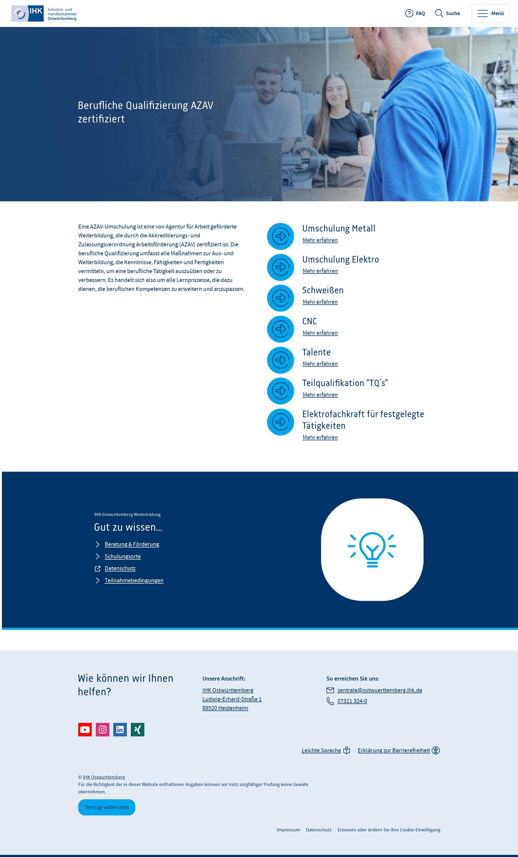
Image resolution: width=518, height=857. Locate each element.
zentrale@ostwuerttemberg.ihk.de (380, 690)
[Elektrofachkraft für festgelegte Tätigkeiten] (371, 429)
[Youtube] (85, 729)
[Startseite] (44, 13)
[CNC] (371, 330)
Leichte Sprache (321, 750)
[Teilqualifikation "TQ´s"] (371, 392)
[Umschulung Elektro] (371, 268)
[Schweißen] (371, 299)
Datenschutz (120, 568)
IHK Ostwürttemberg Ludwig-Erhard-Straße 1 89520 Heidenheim (232, 699)
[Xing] (137, 729)
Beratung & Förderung (132, 544)
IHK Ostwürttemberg (104, 777)
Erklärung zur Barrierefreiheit (394, 750)
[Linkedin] (120, 729)
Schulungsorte (123, 556)
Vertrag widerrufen (107, 807)
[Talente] (371, 361)
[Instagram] (102, 729)
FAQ (420, 13)
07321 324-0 (352, 701)
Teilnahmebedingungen (134, 580)
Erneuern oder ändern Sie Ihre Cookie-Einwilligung (389, 830)
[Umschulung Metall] (371, 237)
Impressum (288, 830)
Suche (453, 13)
